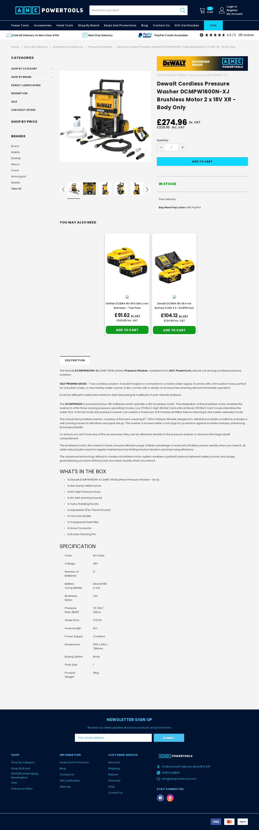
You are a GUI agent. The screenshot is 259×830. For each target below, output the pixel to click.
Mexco (15, 164)
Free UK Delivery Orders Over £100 (35, 35)
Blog (63, 768)
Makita (15, 152)
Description (75, 360)
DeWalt (16, 158)
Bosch (15, 146)
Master (15, 182)
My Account (235, 14)
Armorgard (18, 176)
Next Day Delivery (100, 35)
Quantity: (163, 140)
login (230, 6)
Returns (113, 774)
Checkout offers (23, 110)
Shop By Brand (21, 77)
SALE (213, 25)
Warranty (114, 780)
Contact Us (67, 774)
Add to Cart (127, 330)
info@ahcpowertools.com (179, 779)
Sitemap (65, 787)
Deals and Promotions (120, 25)
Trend (15, 170)
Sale (14, 101)
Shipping (114, 768)
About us (114, 762)
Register (232, 10)
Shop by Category (24, 68)
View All (16, 189)
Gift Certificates (70, 780)
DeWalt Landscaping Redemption (26, 89)
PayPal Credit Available (171, 35)
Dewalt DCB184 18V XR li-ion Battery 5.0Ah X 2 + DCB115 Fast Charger (174, 308)
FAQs (111, 787)
